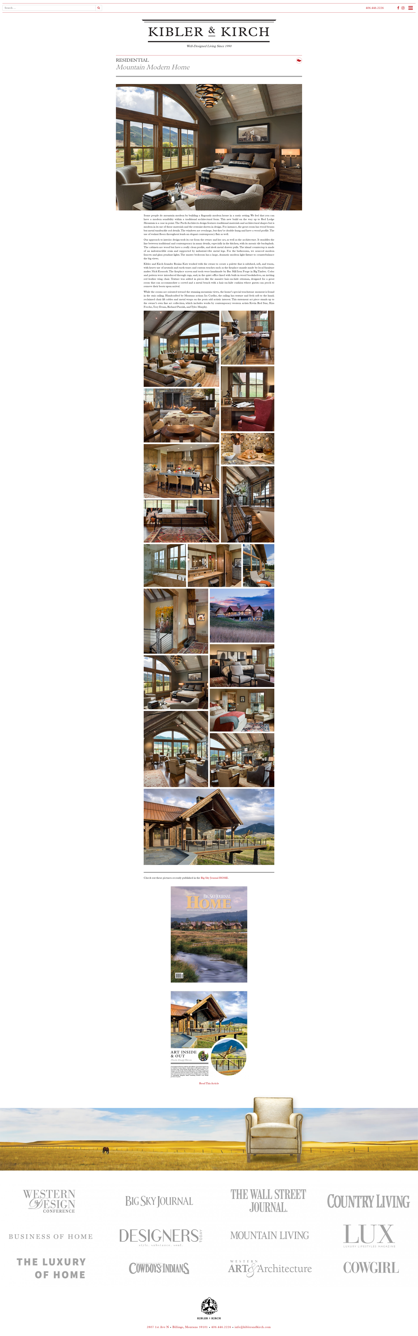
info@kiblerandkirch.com (253, 1327)
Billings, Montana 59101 (190, 1327)
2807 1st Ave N (158, 1327)
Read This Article (209, 1083)
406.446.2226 (375, 8)
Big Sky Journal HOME (214, 878)
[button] (181, 349)
